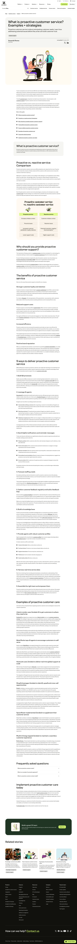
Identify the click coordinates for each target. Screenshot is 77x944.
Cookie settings (26, 941)
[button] (37, 768)
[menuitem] (72, 1)
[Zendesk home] (4, 3)
